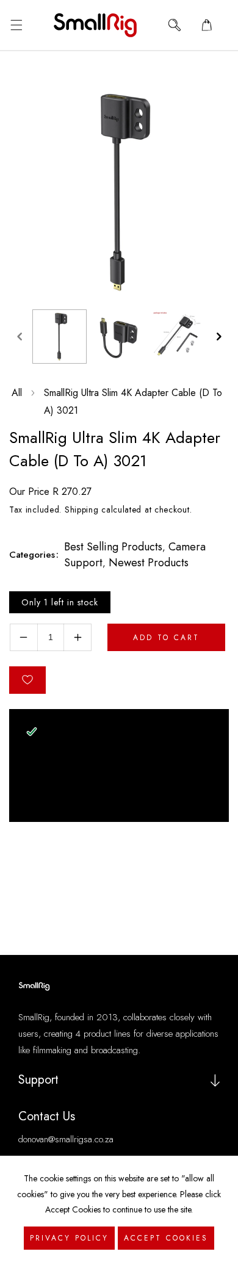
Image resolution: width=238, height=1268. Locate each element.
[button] (16, 25)
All (17, 393)
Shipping (82, 509)
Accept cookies (166, 1238)
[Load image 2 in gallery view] (118, 336)
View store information (84, 798)
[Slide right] (218, 336)
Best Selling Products (113, 547)
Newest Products (149, 563)
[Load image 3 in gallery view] (177, 336)
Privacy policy (69, 1238)
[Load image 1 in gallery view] (59, 336)
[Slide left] (19, 336)
